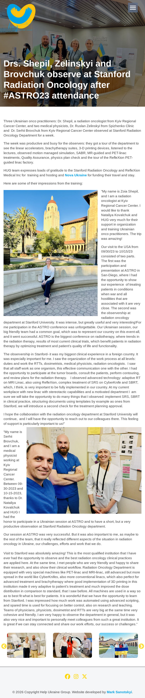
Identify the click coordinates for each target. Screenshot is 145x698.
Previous (2, 645)
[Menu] (133, 7)
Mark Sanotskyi (119, 692)
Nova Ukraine (76, 175)
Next (140, 645)
